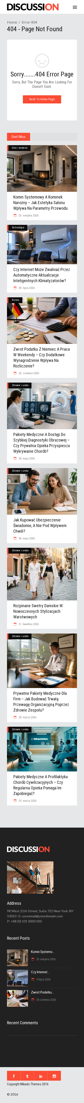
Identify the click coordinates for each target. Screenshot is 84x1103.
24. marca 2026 (27, 800)
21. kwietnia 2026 (28, 624)
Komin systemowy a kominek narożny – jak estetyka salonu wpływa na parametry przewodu (40, 203)
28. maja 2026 (26, 458)
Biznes (15, 299)
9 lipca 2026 (43, 979)
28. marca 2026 (27, 717)
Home (12, 22)
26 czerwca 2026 (46, 999)
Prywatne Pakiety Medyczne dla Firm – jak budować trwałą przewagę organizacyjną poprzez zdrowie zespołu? (41, 701)
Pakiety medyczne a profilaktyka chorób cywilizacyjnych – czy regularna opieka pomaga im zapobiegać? (40, 785)
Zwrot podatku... (42, 992)
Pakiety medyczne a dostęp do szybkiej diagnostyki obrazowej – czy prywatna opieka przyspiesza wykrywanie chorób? (41, 443)
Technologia (18, 227)
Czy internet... (40, 972)
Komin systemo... (43, 952)
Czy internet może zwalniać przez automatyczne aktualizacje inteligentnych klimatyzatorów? (41, 275)
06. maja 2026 (26, 538)
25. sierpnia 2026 (28, 215)
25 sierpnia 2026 (46, 959)
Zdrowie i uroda (20, 385)
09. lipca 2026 (26, 288)
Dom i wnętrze (20, 147)
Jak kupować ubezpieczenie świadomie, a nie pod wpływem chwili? (39, 525)
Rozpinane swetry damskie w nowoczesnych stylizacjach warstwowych (38, 611)
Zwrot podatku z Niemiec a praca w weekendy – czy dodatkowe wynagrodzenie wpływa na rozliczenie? (41, 357)
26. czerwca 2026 (28, 373)
